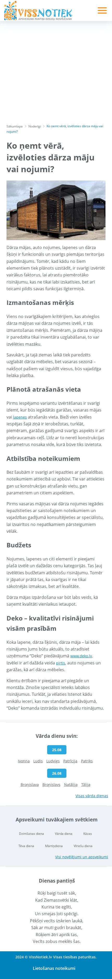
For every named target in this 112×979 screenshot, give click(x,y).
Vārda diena (63, 833)
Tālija (85, 784)
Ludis (38, 760)
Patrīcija (70, 760)
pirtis (60, 663)
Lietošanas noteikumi (54, 968)
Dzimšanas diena (31, 833)
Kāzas (87, 833)
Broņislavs (51, 784)
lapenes (20, 417)
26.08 (56, 773)
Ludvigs (53, 760)
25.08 (56, 749)
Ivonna (24, 760)
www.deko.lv (81, 655)
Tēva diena (26, 846)
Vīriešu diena (83, 846)
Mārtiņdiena (54, 846)
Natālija (71, 784)
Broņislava (30, 784)
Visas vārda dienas (92, 795)
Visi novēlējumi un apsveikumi (81, 856)
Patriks (87, 760)
